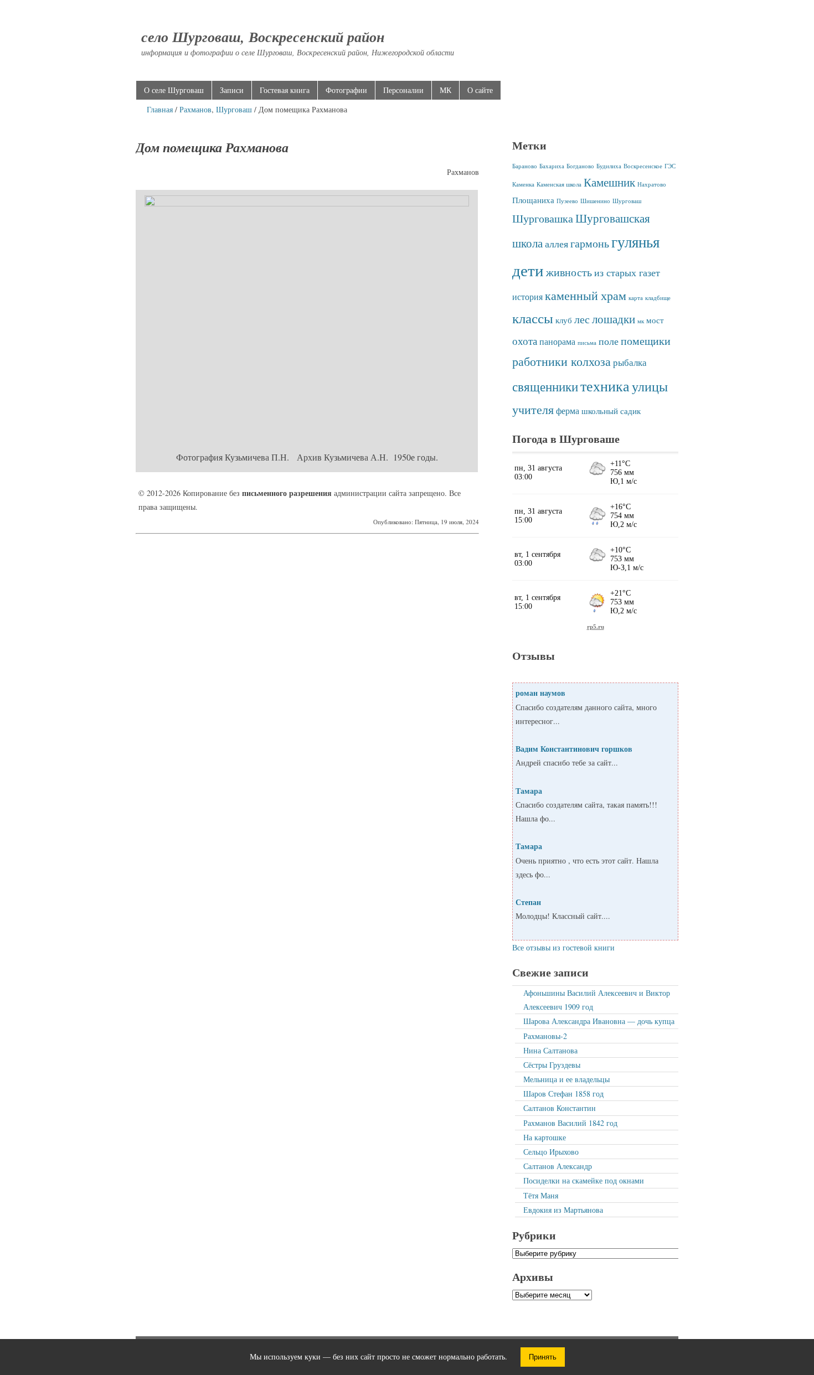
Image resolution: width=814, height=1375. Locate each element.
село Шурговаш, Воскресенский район (262, 36)
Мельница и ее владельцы (566, 1079)
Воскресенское (643, 166)
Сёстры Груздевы (551, 1064)
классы (532, 318)
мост (655, 319)
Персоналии (403, 90)
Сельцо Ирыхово (551, 1151)
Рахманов (195, 109)
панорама (557, 341)
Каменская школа (559, 184)
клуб (563, 319)
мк (640, 321)
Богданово (580, 166)
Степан (528, 902)
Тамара (529, 791)
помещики (646, 340)
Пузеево (567, 201)
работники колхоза (561, 361)
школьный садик (611, 410)
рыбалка (630, 362)
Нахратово (651, 184)
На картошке (544, 1137)
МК (445, 90)
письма (587, 343)
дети (528, 270)
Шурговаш (234, 109)
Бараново (524, 166)
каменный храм (585, 295)
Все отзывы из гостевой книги (563, 947)
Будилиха (608, 166)
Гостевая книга (285, 90)
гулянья (635, 242)
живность (569, 272)
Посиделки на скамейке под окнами (583, 1180)
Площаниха (533, 199)
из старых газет (627, 272)
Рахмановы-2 (545, 1036)
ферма (567, 411)
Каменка (523, 184)
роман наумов (540, 693)
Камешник (609, 182)
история (527, 297)
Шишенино (595, 201)
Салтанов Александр (557, 1166)
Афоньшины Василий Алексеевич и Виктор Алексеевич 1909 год (596, 1000)
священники (545, 386)
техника (605, 385)
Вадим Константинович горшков (574, 748)
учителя (533, 409)
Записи (232, 90)
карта (635, 298)
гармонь (589, 243)
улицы (650, 386)
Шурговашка (542, 218)
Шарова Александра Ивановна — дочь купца (598, 1021)
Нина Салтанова (550, 1050)
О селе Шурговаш (174, 90)
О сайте (480, 90)
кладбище (658, 298)
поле (609, 341)
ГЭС (670, 166)
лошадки (613, 319)
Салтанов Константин (559, 1108)
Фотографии (346, 90)
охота (524, 341)
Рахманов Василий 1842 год (570, 1123)
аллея (556, 243)
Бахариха (551, 166)
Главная (160, 109)
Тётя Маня (540, 1195)
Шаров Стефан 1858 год (563, 1093)
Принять (543, 1357)
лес (582, 319)
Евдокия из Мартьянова (563, 1210)
